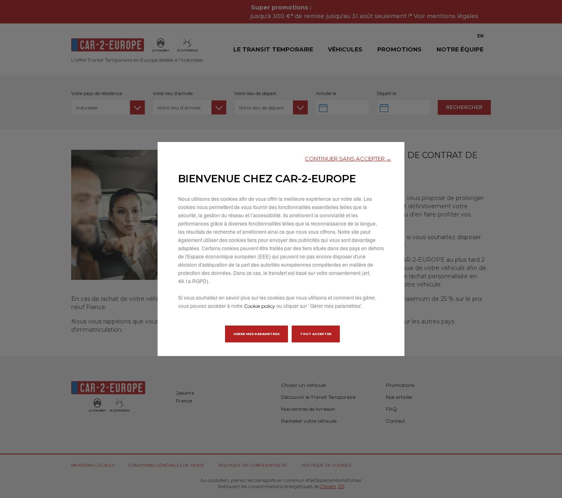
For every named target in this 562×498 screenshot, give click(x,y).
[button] (348, 158)
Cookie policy (259, 306)
